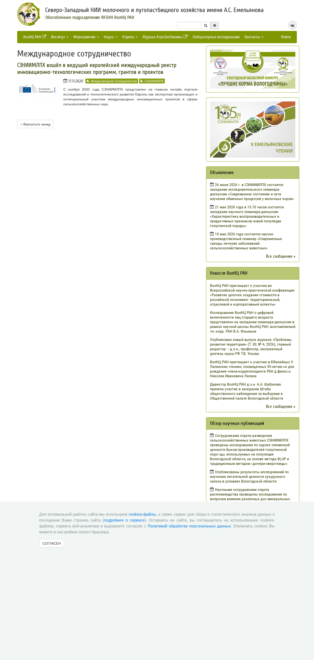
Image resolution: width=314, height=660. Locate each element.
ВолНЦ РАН (32, 37)
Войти (286, 37)
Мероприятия (84, 37)
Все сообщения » (280, 256)
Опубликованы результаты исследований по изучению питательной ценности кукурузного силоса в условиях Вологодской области (249, 477)
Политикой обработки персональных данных (189, 526)
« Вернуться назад (35, 123)
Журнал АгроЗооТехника (163, 37)
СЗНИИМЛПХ (154, 81)
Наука (109, 37)
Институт (58, 37)
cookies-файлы (142, 514)
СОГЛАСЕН (51, 543)
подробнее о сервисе (124, 520)
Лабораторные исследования (216, 37)
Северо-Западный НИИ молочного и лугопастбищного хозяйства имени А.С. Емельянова (154, 10)
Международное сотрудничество (114, 81)
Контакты (253, 37)
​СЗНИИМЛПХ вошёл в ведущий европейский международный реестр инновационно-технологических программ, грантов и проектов (96, 68)
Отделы (128, 37)
